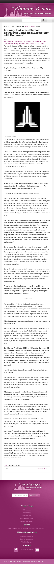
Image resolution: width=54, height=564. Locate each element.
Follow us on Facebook (16, 550)
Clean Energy (26, 513)
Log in (7, 465)
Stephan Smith (9, 41)
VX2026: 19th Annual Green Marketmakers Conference (26, 529)
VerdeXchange (26, 542)
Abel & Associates (26, 536)
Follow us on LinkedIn (26, 549)
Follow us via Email (37, 550)
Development (8, 44)
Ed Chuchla (30, 44)
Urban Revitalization (39, 41)
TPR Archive (26, 510)
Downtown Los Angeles (23, 41)
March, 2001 (30, 26)
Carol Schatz (40, 44)
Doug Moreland (19, 44)
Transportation (27, 516)
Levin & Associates (26, 539)
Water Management (26, 521)
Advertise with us (42, 468)
